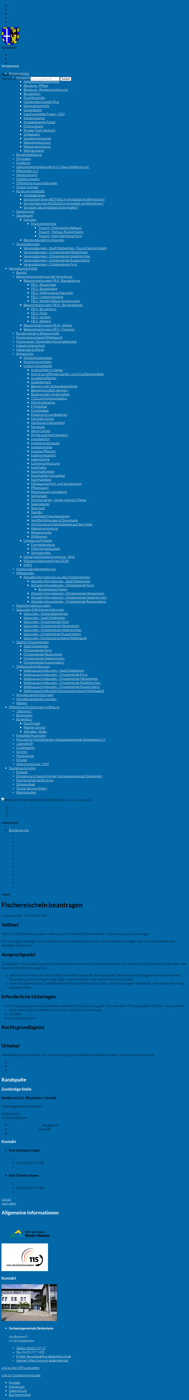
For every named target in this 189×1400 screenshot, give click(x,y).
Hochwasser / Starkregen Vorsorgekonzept (46, 341)
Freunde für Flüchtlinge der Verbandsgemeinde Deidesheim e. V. (61, 739)
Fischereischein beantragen (28, 1062)
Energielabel (40, 410)
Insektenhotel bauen (45, 443)
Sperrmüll (38, 508)
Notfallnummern (28, 179)
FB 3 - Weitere (41, 321)
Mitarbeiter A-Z (27, 171)
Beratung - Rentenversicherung (46, 90)
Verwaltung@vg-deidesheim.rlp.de (43, 1356)
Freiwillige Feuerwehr (31, 735)
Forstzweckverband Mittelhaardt (39, 337)
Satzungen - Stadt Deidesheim (44, 618)
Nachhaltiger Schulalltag (48, 475)
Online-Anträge (27, 187)
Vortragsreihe (41, 553)
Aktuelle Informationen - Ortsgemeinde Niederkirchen (69, 597)
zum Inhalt (16, 5)
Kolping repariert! (43, 455)
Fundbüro (23, 163)
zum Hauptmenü (20, 9)
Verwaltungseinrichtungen (35, 695)
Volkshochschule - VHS (32, 764)
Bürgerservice (19, 73)
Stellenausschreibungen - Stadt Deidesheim (54, 670)
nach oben (8, 1203)
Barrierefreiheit (20, 67)
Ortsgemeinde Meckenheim (43, 654)
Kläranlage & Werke (30, 350)
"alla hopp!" (24, 711)
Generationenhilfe (36, 106)
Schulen (21, 760)
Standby (37, 512)
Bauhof (21, 272)
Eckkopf (22, 772)
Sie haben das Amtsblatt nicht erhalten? (51, 207)
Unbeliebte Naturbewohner (50, 516)
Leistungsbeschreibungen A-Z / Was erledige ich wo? (52, 167)
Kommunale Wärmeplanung (36, 569)
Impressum (17, 59)
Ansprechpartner (28, 77)
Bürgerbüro (32, 94)
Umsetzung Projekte (38, 540)
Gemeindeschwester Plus (41, 102)
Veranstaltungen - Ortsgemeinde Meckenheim (56, 252)
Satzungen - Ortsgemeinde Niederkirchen (53, 630)
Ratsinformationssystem (33, 605)
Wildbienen (39, 536)
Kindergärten (25, 748)
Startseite (15, 807)
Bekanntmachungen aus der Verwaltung (44, 276)
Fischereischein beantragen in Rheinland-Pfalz (41, 1066)
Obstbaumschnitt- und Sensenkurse (56, 484)
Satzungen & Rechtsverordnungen (40, 609)
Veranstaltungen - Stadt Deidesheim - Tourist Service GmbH (65, 248)
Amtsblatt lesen (34, 195)
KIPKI (28, 565)
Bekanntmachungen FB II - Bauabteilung (52, 280)
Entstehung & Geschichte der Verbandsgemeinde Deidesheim (59, 776)
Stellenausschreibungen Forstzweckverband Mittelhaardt (64, 691)
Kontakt (14, 55)
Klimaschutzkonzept (38, 358)
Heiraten (30, 220)
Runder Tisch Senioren (39, 130)
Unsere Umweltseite (38, 366)
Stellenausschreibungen (33, 666)
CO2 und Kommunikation (49, 398)
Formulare (23, 159)
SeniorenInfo (25, 211)
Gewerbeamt (33, 110)
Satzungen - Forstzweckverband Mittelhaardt (55, 638)
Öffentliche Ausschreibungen (36, 183)
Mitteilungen (25, 573)
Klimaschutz (24, 354)
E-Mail (18, 1133)
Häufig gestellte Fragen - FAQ (44, 114)
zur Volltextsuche (21, 22)
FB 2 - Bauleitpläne (44, 289)
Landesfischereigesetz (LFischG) (24, 1036)
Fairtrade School (42, 419)
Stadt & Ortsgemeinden (32, 642)
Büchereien (24, 715)
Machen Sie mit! (35, 727)
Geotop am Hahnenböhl (48, 423)
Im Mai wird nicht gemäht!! (49, 435)
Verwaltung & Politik (23, 268)
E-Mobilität (39, 406)
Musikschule (25, 756)
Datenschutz (18, 63)
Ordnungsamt (33, 126)
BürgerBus (24, 719)
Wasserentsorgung (37, 142)
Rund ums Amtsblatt (30, 191)
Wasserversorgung (37, 146)
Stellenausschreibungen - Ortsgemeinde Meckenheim (61, 679)
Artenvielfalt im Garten (47, 370)
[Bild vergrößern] (29, 1320)
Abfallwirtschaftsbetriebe (41, 81)
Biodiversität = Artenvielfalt (50, 394)
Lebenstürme (40, 459)
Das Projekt (32, 723)
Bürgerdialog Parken (52, 589)
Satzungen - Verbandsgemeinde (46, 614)
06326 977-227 (32, 1184)
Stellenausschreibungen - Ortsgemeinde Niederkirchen (62, 683)
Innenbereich (40, 439)
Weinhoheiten (26, 792)
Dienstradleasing (43, 402)
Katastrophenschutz (30, 345)
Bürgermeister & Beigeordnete (37, 333)
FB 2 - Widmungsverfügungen (52, 293)
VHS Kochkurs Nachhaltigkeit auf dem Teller (62, 524)
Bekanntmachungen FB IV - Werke (48, 325)
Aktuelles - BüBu (35, 731)
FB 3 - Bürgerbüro (43, 309)
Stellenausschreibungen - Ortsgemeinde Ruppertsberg (62, 687)
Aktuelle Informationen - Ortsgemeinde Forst (62, 585)
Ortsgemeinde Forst (38, 650)
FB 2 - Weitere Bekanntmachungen (55, 301)
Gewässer (38, 427)
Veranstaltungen (28, 244)
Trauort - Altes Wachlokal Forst (60, 236)
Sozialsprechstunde (37, 138)
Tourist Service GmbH (31, 788)
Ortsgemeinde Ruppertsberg (44, 662)
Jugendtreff (24, 744)
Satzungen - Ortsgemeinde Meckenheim (51, 626)
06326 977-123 (25, 1125)
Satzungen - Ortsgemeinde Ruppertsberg (52, 634)
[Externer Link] (94, 1257)
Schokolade (39, 496)
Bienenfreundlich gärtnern (49, 390)
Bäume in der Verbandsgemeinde (54, 386)
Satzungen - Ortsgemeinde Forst (46, 622)
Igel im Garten (40, 431)
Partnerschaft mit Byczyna (34, 780)
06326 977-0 (23, 1129)
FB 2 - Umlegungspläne (47, 297)
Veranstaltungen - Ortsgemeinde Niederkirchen (57, 256)
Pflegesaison (40, 488)
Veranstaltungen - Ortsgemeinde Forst (50, 264)
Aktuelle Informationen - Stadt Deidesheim (60, 581)
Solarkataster (40, 504)
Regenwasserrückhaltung (49, 492)
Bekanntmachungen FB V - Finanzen (49, 329)
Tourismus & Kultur (22, 768)
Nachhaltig (38, 467)
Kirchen (21, 752)
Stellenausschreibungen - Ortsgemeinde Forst (55, 674)
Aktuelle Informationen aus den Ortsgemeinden (57, 577)
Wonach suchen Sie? (15, 78)
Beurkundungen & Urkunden (44, 240)
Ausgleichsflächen (43, 378)
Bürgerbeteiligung (29, 155)
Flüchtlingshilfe (34, 98)
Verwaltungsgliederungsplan (36, 699)
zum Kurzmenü (19, 18)
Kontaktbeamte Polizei (39, 122)
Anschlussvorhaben (38, 362)
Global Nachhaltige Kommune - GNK (49, 557)
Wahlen (21, 703)
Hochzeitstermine (43, 224)
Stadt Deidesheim (36, 646)
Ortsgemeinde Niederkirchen (44, 658)
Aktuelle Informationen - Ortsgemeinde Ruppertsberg (68, 601)
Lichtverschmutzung (45, 463)
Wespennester (41, 532)
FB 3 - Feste (39, 313)
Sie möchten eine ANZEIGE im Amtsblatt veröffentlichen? (64, 203)
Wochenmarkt (34, 150)
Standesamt (24, 215)
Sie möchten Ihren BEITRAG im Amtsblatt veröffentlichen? (64, 199)
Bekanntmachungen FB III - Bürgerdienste (53, 305)
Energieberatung (43, 544)
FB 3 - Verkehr (41, 317)
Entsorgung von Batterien (49, 415)
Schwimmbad (25, 784)
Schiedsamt (32, 134)
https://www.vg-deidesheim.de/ (42, 1360)
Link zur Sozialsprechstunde (21, 1375)
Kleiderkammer (34, 118)
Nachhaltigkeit (41, 479)
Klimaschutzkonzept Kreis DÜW (46, 561)
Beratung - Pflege (36, 85)
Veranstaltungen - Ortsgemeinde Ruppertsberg (57, 260)
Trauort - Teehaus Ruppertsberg (60, 232)
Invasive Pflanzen (43, 451)
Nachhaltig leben (43, 471)
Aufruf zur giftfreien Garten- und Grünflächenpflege (67, 374)
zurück (6, 1199)
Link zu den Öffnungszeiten (20, 1368)
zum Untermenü (20, 13)
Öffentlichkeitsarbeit (45, 549)
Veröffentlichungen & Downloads (54, 520)
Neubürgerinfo (26, 175)
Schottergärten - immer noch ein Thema (58, 500)
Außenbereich (41, 382)
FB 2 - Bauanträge (43, 285)
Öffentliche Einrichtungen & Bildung (34, 707)
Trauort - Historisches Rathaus (59, 228)
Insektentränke (41, 447)
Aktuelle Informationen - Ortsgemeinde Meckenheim (67, 593)
